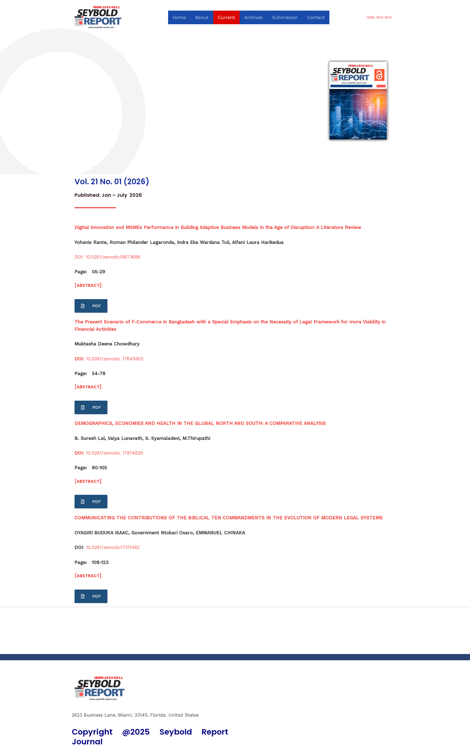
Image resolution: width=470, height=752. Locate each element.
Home (179, 17)
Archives (253, 17)
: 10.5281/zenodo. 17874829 (109, 453)
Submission (285, 17)
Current (226, 17)
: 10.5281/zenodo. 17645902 (109, 358)
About (202, 17)
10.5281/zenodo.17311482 (113, 547)
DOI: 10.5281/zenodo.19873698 (107, 257)
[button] (379, 17)
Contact (316, 17)
